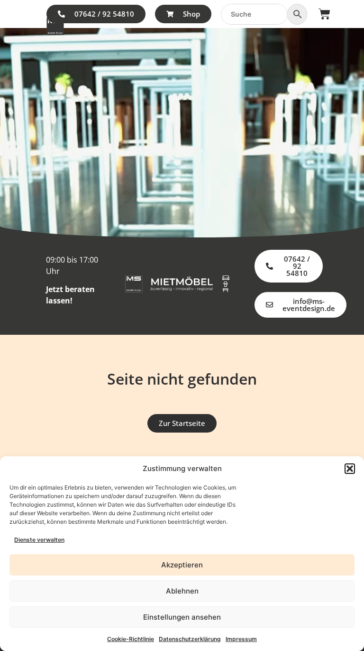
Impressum (241, 638)
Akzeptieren (182, 564)
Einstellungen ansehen (182, 617)
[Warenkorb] (324, 14)
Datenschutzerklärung (190, 638)
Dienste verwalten (39, 539)
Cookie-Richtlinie (130, 638)
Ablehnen (182, 590)
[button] (350, 468)
